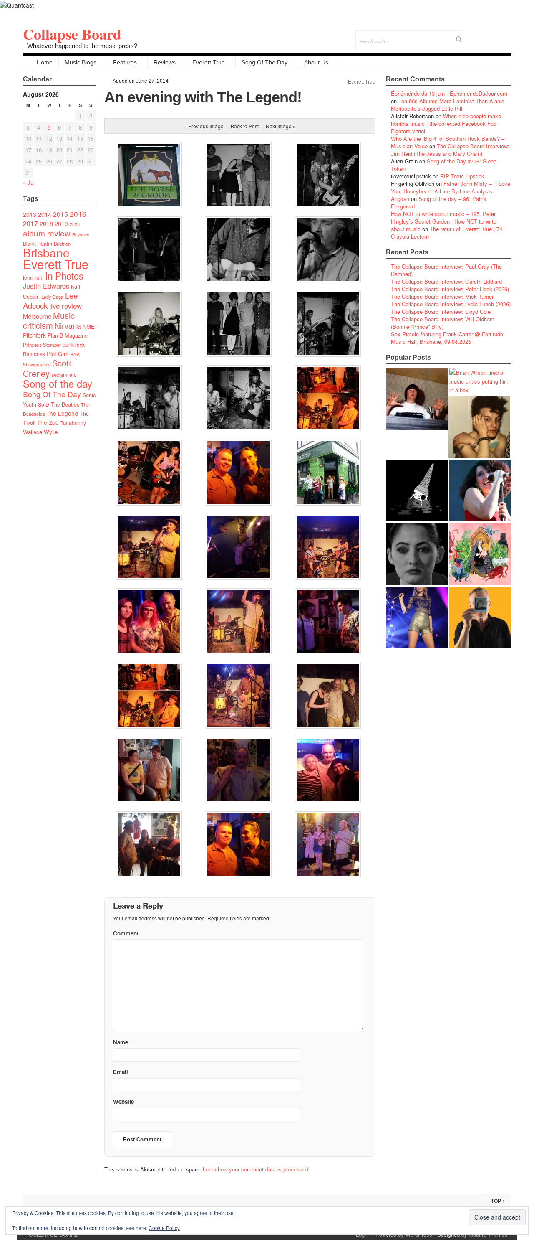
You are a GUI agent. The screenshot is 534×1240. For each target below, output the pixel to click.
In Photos (64, 275)
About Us (316, 62)
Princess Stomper (42, 344)
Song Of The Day (264, 62)
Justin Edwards (46, 286)
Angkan (400, 199)
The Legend (62, 413)
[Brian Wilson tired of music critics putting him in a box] (480, 381)
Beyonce (80, 234)
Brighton (62, 243)
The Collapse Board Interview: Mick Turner (442, 296)
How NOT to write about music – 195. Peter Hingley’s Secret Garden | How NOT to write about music (443, 221)
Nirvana (68, 325)
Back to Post (245, 126)
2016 (78, 213)
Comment (126, 933)
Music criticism (49, 320)
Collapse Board (72, 34)
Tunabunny (73, 422)
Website (123, 1101)
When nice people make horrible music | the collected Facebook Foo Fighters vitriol (446, 123)
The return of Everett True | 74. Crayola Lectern (447, 232)
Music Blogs (80, 62)
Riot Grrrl (57, 354)
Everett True (208, 62)
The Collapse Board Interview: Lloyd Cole (441, 311)
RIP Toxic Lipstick (462, 176)
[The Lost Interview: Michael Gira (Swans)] (480, 617)
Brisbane (46, 252)
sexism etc (63, 375)
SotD (43, 404)
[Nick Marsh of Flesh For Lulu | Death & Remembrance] (479, 427)
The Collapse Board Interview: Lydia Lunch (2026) (451, 304)
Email (493, 35)
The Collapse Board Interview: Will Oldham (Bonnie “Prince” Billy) (442, 322)
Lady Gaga (52, 296)
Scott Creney (47, 368)
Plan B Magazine (68, 335)
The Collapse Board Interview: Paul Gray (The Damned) (446, 270)
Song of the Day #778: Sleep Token (443, 165)
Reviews (165, 62)
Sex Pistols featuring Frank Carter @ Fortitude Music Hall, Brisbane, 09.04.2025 (447, 338)
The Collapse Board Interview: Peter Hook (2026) (450, 289)
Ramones (34, 353)
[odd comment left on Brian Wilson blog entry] (417, 399)
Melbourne (37, 316)
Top (498, 1201)
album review (47, 233)
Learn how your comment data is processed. (256, 1169)
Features (125, 62)
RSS (504, 35)
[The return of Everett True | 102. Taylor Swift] (417, 617)
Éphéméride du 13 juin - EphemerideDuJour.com (449, 93)
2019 (61, 223)
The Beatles (65, 404)
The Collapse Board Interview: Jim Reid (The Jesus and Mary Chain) (450, 150)
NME (89, 326)
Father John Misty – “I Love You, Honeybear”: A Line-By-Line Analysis (450, 187)
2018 (46, 223)
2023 (75, 224)
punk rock (74, 344)
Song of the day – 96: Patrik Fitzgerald (438, 202)
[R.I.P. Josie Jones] (417, 554)
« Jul (29, 182)
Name (120, 1042)
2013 (29, 214)
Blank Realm (37, 243)
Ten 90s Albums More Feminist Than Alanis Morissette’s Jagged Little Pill (447, 104)
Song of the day (57, 383)
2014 (44, 214)
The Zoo (48, 422)
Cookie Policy (164, 1227)
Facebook (482, 35)
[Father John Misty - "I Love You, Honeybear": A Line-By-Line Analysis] (480, 554)
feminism (33, 277)
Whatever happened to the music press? (82, 45)
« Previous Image (204, 126)
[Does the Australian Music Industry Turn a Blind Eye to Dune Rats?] (417, 490)
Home (45, 62)
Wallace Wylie (40, 432)
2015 (60, 214)
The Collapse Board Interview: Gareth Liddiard (446, 281)
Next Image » (281, 126)
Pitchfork (34, 335)
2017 (30, 223)
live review (65, 306)
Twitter (471, 35)
